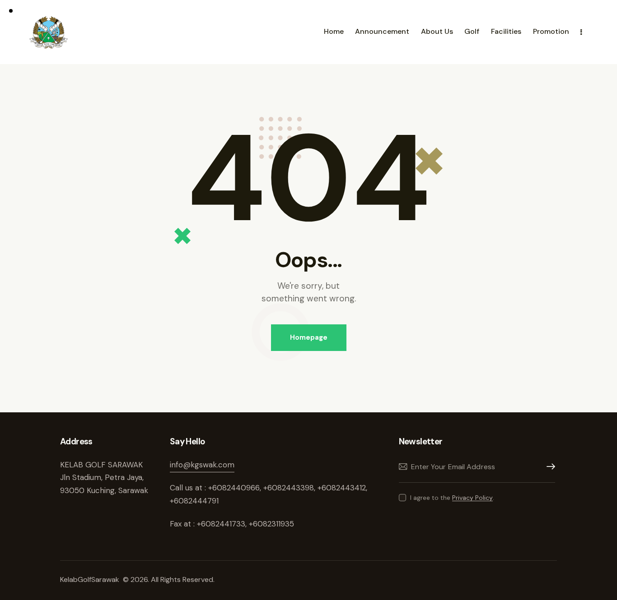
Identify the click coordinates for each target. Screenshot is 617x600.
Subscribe (548, 467)
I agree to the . (452, 498)
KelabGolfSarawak (90, 579)
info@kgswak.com (202, 465)
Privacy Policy (472, 497)
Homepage (308, 337)
